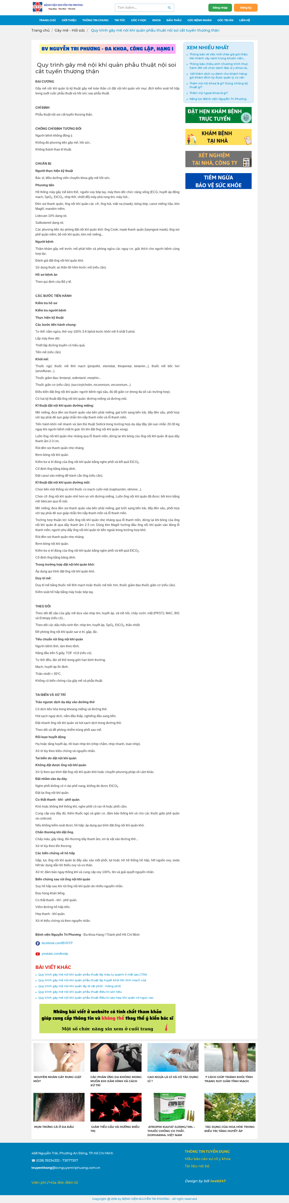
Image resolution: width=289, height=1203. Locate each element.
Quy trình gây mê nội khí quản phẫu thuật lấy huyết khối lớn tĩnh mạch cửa (92, 980)
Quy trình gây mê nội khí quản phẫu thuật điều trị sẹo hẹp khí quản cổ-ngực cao (95, 997)
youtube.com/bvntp (55, 953)
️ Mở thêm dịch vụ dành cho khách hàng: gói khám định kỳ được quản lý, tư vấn (218, 75)
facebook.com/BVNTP (57, 943)
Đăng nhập (220, 7)
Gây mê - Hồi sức (70, 30)
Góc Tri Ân (225, 20)
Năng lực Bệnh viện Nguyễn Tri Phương (218, 99)
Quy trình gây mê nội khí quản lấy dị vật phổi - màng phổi (79, 986)
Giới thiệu (69, 20)
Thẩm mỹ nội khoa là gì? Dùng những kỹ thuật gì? (219, 85)
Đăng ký (245, 7)
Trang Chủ (47, 20)
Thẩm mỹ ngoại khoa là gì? (209, 93)
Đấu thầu (174, 20)
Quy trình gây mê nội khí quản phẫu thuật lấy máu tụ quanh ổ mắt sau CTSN (92, 974)
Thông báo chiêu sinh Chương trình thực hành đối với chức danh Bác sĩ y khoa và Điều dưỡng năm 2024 (219, 66)
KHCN (156, 20)
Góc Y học (138, 20)
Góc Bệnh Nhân (200, 20)
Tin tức (119, 20)
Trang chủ (40, 30)
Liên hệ (244, 20)
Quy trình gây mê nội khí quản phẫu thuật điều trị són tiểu (80, 992)
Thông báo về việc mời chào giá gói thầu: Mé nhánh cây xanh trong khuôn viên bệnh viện (219, 56)
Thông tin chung (95, 20)
